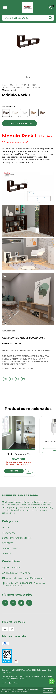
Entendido (48, 690)
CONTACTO (7, 543)
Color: (8, 107)
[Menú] (5, 8)
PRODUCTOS (8, 533)
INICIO (5, 527)
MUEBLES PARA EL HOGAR (24, 85)
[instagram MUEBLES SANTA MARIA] (5, 603)
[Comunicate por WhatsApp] (52, 681)
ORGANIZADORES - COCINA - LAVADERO (22, 87)
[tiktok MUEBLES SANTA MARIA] (21, 603)
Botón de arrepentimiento (14, 679)
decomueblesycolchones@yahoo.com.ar (25, 578)
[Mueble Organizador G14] (29, 471)
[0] (50, 8)
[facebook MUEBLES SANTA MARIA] (13, 603)
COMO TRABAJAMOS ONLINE (17, 538)
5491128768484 (13, 568)
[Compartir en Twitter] (17, 380)
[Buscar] (50, 18)
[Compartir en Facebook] (11, 380)
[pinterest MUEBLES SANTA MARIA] (29, 603)
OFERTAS (6, 553)
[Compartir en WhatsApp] (5, 379)
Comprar (14, 471)
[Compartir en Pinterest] (23, 380)
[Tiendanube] (10, 683)
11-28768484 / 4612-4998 (18, 573)
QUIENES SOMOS (11, 548)
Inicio (4, 85)
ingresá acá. (46, 676)
